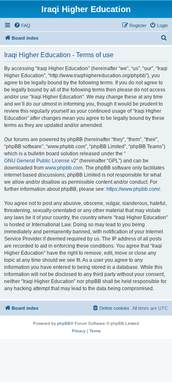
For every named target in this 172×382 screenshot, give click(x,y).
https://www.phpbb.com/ (133, 189)
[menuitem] (22, 25)
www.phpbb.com (64, 168)
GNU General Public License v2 (40, 161)
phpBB (64, 323)
